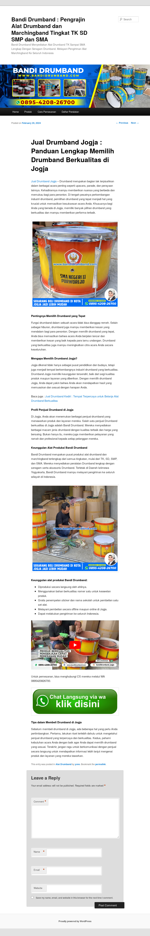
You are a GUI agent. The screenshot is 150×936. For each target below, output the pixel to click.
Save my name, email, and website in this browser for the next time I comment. (74, 897)
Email (39, 870)
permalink (100, 764)
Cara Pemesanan (47, 111)
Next (135, 122)
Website (38, 888)
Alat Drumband (63, 764)
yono (77, 764)
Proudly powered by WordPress (75, 921)
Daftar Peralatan (70, 111)
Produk (28, 111)
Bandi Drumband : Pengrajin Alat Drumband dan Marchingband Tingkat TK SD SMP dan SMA (49, 29)
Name (39, 852)
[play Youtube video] (75, 645)
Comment (40, 801)
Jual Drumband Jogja (44, 181)
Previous (122, 122)
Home (15, 111)
